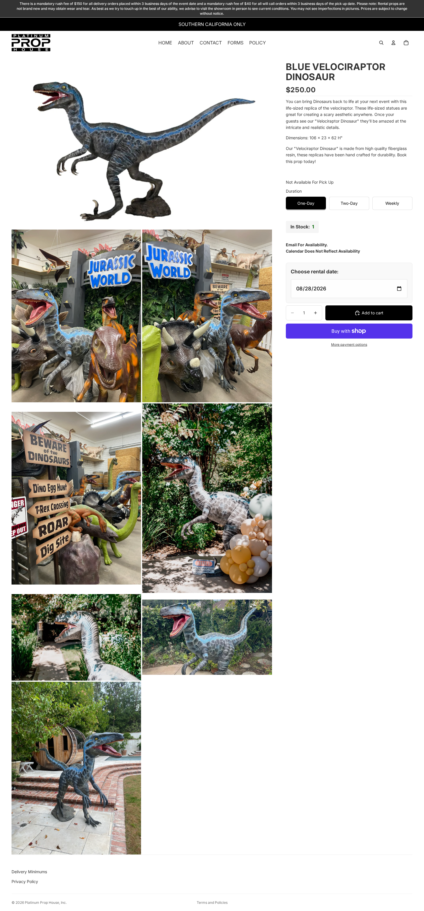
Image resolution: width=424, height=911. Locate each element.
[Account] (393, 43)
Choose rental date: (315, 271)
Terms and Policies (212, 902)
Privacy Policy (25, 881)
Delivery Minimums (29, 871)
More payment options (349, 345)
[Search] (381, 43)
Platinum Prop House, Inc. (46, 902)
